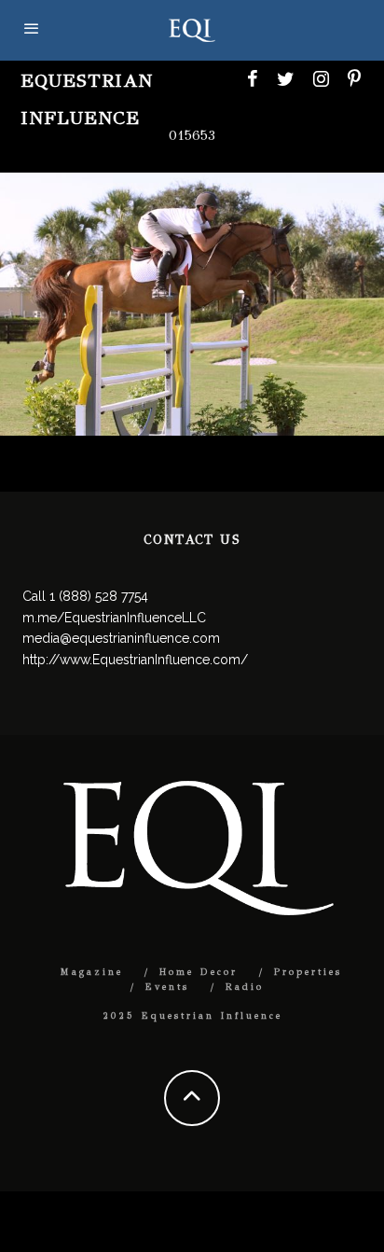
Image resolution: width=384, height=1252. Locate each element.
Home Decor (198, 972)
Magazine (92, 972)
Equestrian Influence (87, 99)
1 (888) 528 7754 (98, 596)
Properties (308, 972)
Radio (245, 987)
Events (167, 987)
